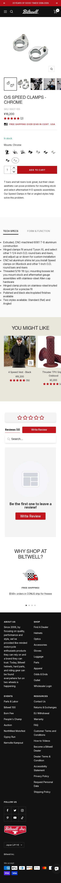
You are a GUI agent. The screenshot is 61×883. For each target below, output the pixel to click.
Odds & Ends (41, 674)
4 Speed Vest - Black (19, 372)
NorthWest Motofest (14, 731)
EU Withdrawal (41, 713)
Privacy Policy (41, 776)
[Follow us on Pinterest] (7, 817)
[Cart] (55, 11)
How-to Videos (42, 740)
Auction (8, 725)
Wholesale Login (43, 686)
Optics (37, 638)
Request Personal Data (43, 784)
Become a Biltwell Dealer (43, 748)
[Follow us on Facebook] (7, 810)
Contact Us (40, 701)
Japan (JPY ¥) (12, 845)
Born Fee (9, 713)
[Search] (11, 11)
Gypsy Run (9, 736)
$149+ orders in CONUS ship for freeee (30, 593)
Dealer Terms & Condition (42, 758)
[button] (14, 118)
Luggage (38, 656)
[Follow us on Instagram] (22, 810)
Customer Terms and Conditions (45, 733)
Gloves (37, 650)
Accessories (40, 644)
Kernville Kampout (13, 742)
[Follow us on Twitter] (15, 810)
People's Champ (13, 719)
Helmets (38, 633)
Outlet (37, 680)
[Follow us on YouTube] (15, 817)
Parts (36, 662)
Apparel (38, 668)
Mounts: (12, 144)
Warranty (38, 719)
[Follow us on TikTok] (22, 817)
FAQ (36, 725)
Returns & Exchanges (45, 707)
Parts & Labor (11, 701)
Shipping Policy (42, 791)
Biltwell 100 (10, 707)
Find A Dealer (41, 627)
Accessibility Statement (40, 768)
